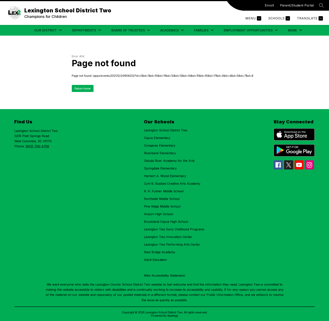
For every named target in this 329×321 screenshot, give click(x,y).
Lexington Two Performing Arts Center (172, 244)
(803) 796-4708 (37, 146)
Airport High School (158, 214)
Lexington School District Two (165, 130)
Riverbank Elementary (160, 153)
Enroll (269, 5)
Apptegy (172, 315)
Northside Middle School (162, 199)
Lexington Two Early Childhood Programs (174, 229)
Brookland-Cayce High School (166, 222)
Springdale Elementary (160, 168)
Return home (83, 88)
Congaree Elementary (159, 145)
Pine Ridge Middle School (162, 206)
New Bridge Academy (159, 252)
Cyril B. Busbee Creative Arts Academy (172, 183)
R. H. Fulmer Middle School (164, 191)
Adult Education (155, 260)
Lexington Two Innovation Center (168, 237)
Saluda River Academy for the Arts (169, 161)
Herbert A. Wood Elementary (165, 176)
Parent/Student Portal (297, 5)
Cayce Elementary (157, 138)
